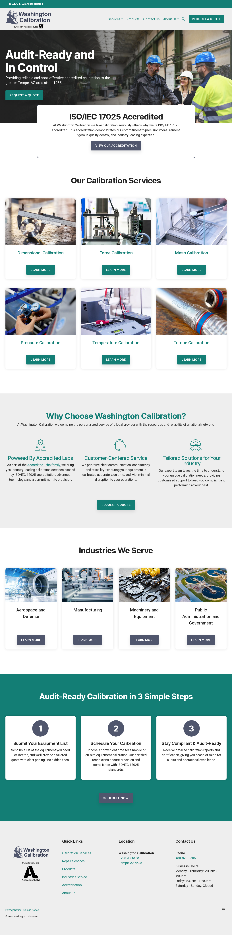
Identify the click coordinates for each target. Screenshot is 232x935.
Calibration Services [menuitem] (76, 853)
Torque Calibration (191, 342)
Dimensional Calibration (40, 252)
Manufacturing (87, 610)
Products (133, 19)
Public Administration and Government (201, 616)
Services (114, 19)
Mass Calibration (191, 252)
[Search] (183, 19)
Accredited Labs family (43, 465)
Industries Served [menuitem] (74, 877)
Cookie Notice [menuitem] (31, 910)
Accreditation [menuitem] (72, 885)
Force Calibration (116, 252)
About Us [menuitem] (68, 893)
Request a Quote (206, 19)
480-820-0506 (185, 858)
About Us (169, 19)
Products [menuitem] (68, 869)
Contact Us (151, 19)
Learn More (40, 270)
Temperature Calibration (115, 342)
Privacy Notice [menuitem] (13, 910)
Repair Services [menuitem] (73, 861)
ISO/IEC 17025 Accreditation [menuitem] (26, 3)
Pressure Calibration (40, 342)
